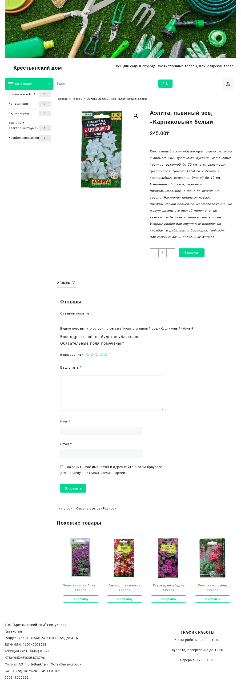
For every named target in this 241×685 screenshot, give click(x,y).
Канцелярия (18, 103)
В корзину (192, 252)
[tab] (68, 283)
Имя (65, 421)
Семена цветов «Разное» (96, 508)
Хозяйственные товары (27, 137)
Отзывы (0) (66, 282)
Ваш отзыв (70, 367)
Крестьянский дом (37, 68)
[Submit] (165, 84)
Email (66, 444)
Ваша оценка (72, 354)
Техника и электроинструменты (25, 125)
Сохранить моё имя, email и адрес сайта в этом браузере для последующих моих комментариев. (111, 470)
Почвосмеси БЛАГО (24, 94)
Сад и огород (18, 113)
